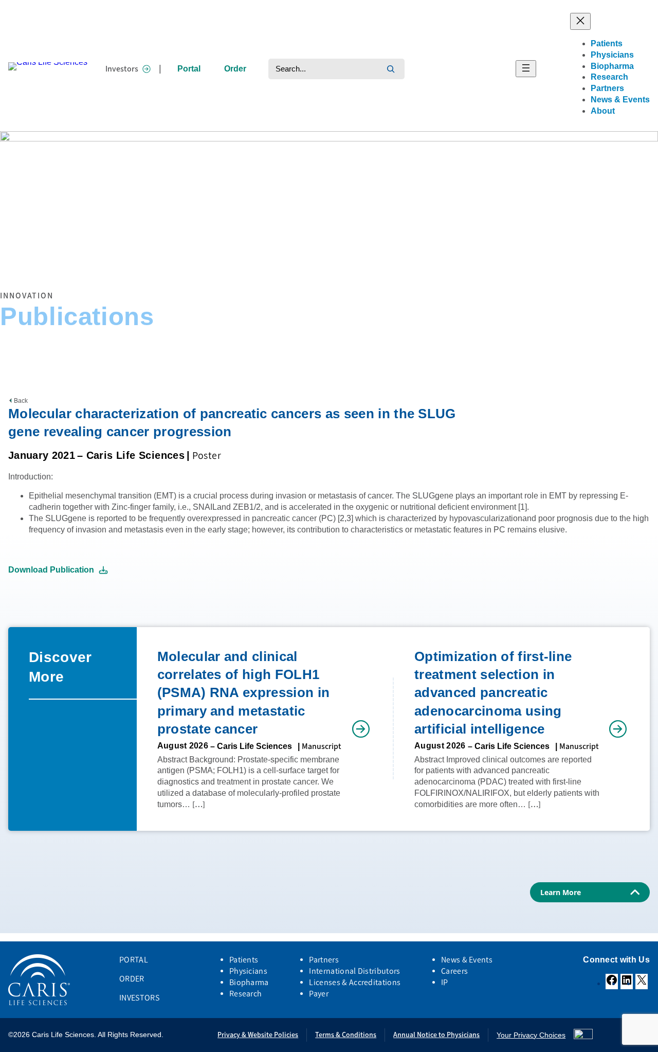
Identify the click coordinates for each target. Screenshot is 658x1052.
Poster (206, 455)
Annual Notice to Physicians (436, 1035)
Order (235, 68)
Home (8, 267)
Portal (188, 68)
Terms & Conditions (345, 1035)
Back (21, 400)
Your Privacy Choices (531, 1035)
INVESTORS (139, 998)
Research (35, 267)
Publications (70, 267)
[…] (198, 804)
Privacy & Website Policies (257, 1035)
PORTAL (133, 960)
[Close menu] (580, 21)
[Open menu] (526, 68)
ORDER (131, 979)
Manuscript (321, 746)
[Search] (391, 69)
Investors (121, 68)
